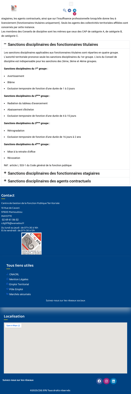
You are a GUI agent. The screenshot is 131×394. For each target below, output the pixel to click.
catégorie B (115, 31)
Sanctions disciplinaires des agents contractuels (49, 181)
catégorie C (11, 35)
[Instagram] (74, 13)
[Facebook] (69, 10)
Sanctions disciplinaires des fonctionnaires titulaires (53, 44)
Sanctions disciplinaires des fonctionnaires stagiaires (54, 173)
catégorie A (97, 31)
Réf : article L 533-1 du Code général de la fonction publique (38, 165)
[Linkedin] (74, 10)
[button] (71, 4)
